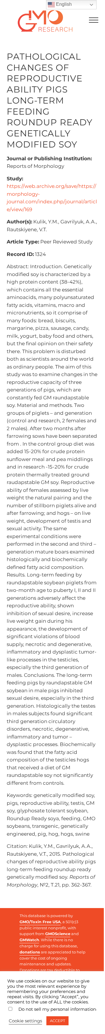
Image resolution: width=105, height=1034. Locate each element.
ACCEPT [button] (57, 1020)
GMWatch (29, 939)
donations (30, 952)
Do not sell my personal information (57, 1009)
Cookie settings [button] (25, 1021)
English (63, 4)
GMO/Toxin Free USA (40, 921)
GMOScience (57, 933)
